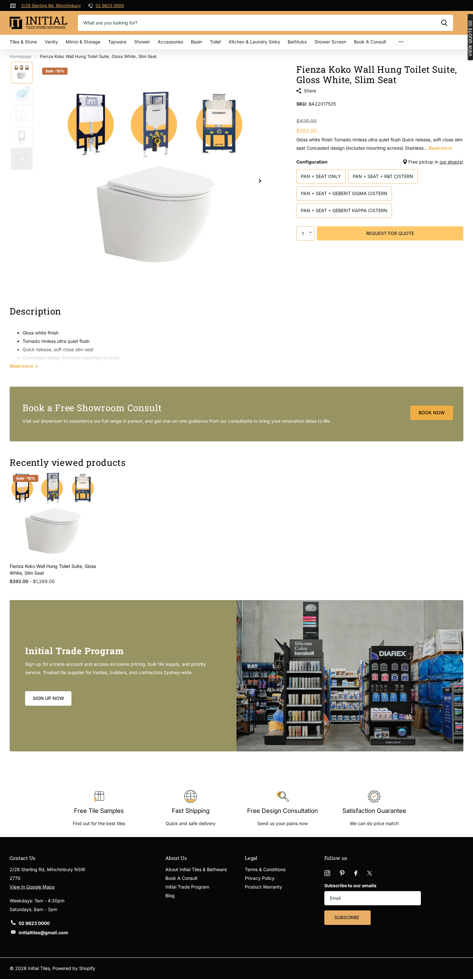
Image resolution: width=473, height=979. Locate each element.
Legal (251, 858)
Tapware (117, 41)
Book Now (432, 412)
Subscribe (347, 917)
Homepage (21, 56)
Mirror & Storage (83, 41)
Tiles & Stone (23, 41)
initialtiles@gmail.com (43, 932)
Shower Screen (330, 41)
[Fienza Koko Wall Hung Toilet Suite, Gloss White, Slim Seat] (53, 515)
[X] (369, 873)
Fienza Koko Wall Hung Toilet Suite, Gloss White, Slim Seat (53, 569)
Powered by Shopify (73, 968)
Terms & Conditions (265, 869)
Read (21, 366)
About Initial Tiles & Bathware (196, 869)
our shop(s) (451, 162)
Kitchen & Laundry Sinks (254, 41)
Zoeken (444, 23)
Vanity (51, 41)
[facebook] (355, 873)
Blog (170, 895)
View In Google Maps (32, 887)
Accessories (170, 41)
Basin (196, 41)
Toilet (215, 41)
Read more (440, 148)
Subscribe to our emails (350, 885)
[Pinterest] (342, 873)
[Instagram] (327, 873)
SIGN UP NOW (48, 698)
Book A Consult (370, 41)
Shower (142, 41)
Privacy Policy (259, 878)
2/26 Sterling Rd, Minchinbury (51, 5)
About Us (176, 858)
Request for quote (390, 233)
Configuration (379, 162)
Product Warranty (263, 887)
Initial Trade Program (187, 887)
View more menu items (401, 42)
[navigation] (21, 72)
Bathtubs (297, 41)
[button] (312, 228)
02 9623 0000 (110, 5)
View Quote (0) (470, 38)
